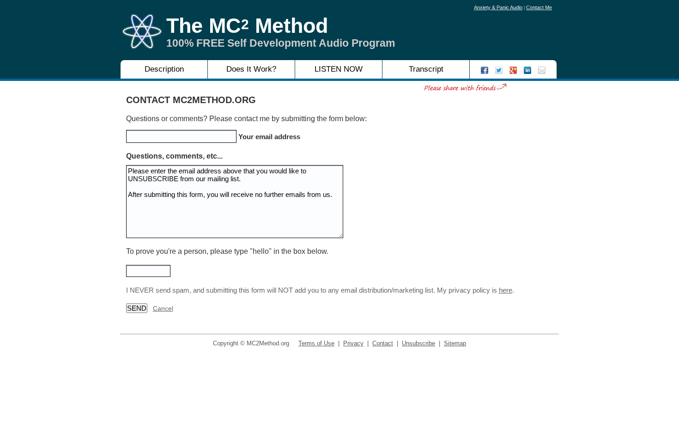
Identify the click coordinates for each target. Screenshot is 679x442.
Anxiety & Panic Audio (498, 7)
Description (164, 69)
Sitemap (455, 343)
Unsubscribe (418, 343)
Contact (382, 343)
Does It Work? (251, 69)
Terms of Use (316, 343)
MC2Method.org (268, 343)
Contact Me (539, 7)
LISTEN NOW (339, 69)
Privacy (353, 343)
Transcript (426, 69)
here (505, 290)
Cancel (163, 308)
